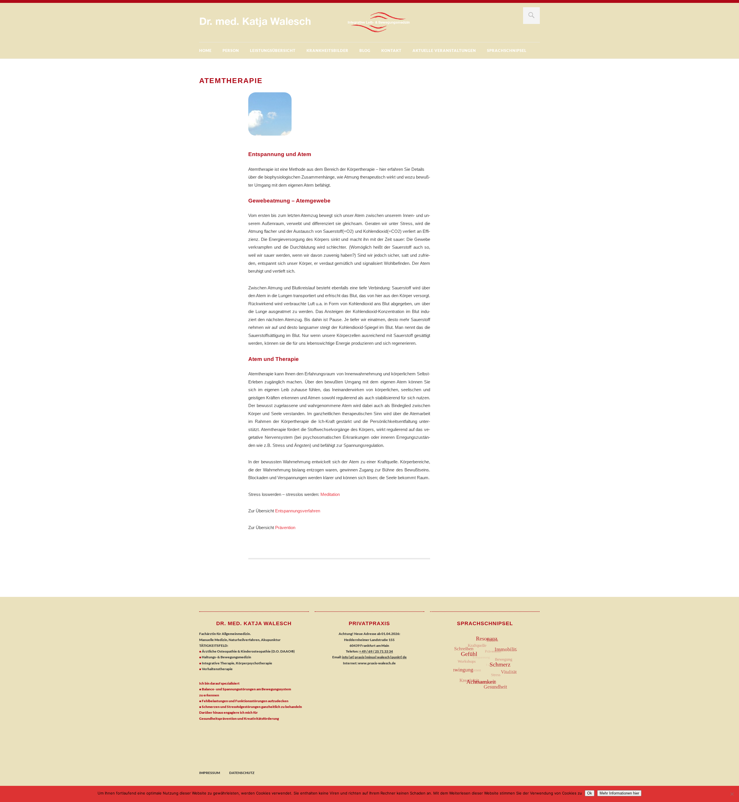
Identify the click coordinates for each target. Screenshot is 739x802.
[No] (732, 794)
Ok (589, 793)
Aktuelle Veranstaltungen (444, 50)
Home (205, 50)
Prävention (285, 527)
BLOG (364, 50)
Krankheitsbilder (327, 50)
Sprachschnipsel (507, 50)
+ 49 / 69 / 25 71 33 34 (376, 651)
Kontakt (391, 50)
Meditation (330, 494)
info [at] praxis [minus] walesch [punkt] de (374, 657)
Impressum (209, 773)
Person (231, 50)
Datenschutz (241, 773)
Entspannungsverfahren (297, 510)
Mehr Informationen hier (619, 793)
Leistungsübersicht (273, 50)
